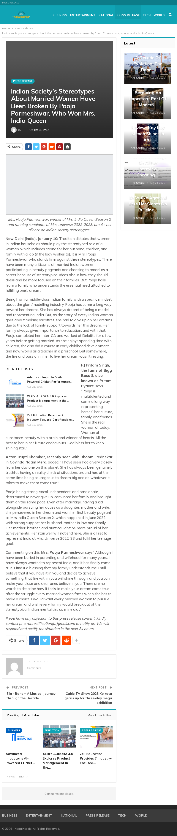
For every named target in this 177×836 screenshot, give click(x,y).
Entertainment (82, 15)
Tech (147, 15)
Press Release (10, 2)
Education (52, 730)
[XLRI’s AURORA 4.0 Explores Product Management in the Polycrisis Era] (15, 401)
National (106, 15)
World (159, 15)
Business (59, 15)
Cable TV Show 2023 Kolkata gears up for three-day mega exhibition (88, 698)
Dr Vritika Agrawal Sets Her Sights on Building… (148, 204)
